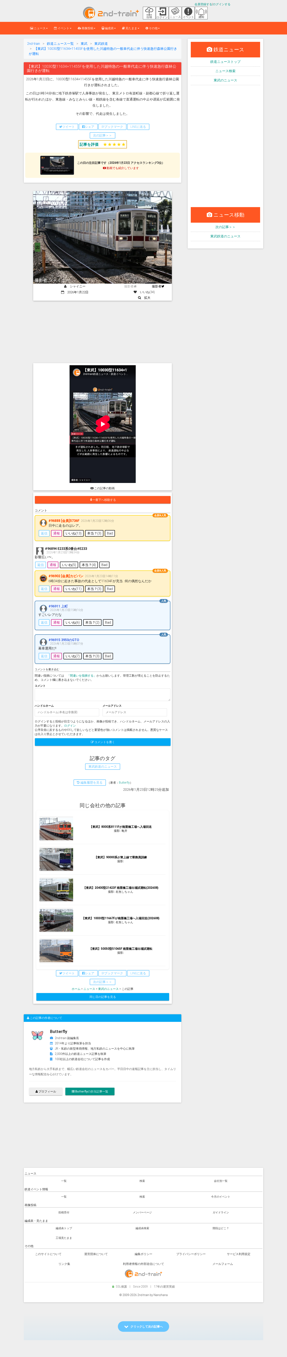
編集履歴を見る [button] (91, 782)
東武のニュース (108, 989)
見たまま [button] (131, 28)
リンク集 (64, 1264)
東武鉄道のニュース (225, 236)
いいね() (74, 533)
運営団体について (96, 1254)
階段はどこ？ (221, 1228)
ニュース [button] (39, 28)
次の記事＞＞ (225, 227)
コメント (40, 685)
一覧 (64, 1180)
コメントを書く (104, 742)
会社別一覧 (221, 1180)
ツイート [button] (68, 127)
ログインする (221, 4)
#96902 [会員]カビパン (66, 576)
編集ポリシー (143, 1254)
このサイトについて (48, 1254)
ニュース (89, 989)
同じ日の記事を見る (103, 997)
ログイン (70, 725)
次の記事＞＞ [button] (102, 135)
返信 (44, 533)
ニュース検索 (225, 71)
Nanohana (161, 1295)
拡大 (145, 298)
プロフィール (47, 1091)
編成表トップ (64, 1228)
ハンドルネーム (44, 705)
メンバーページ (142, 1212)
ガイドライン (221, 1212)
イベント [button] (63, 28)
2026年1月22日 (76, 292)
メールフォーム (222, 1264)
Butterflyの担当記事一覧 (91, 1091)
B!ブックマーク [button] (112, 127)
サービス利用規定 (238, 1254)
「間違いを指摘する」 (81, 675)
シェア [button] (89, 127)
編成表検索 (142, 1228)
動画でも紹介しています (122, 168)
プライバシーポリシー (191, 1254)
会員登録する (203, 4)
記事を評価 (89, 144)
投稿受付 (63, 1212)
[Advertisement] (102, 332)
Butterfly (124, 782)
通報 (56, 533)
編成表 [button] (109, 28)
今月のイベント (220, 1196)
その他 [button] (153, 28)
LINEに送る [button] (138, 127)
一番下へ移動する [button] (104, 499)
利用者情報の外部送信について (143, 1264)
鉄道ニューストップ (225, 62)
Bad (110, 533)
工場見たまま (64, 1237)
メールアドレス (112, 705)
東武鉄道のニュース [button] (102, 766)
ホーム (76, 989)
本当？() (94, 533)
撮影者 (156, 286)
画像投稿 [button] (87, 28)
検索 (142, 1180)
